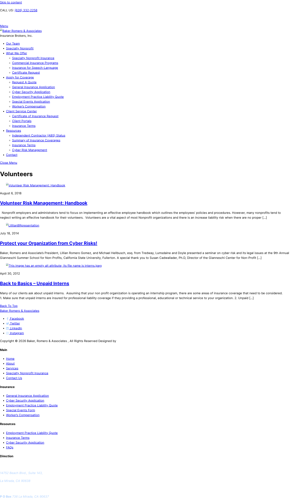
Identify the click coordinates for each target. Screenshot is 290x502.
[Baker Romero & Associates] (21, 31)
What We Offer (16, 53)
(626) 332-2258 (26, 10)
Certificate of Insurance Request (35, 116)
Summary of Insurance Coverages (36, 140)
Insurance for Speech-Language (35, 68)
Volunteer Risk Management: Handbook (43, 203)
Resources (13, 130)
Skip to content (11, 2)
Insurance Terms (23, 126)
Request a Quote (12, 18)
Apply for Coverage (20, 77)
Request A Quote (24, 82)
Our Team (13, 43)
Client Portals (21, 121)
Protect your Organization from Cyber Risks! (48, 243)
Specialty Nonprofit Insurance (33, 58)
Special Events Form (20, 410)
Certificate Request (26, 72)
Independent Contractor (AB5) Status (38, 135)
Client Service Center (21, 111)
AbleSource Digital (130, 341)
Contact (11, 155)
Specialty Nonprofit (20, 48)
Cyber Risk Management (29, 150)
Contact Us (14, 378)
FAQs (9, 447)
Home (10, 358)
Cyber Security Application (31, 92)
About (10, 363)
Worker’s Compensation (29, 106)
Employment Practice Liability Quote (38, 97)
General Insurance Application (33, 87)
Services (12, 368)
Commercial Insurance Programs (35, 63)
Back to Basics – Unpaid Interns (34, 283)
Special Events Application (31, 101)
